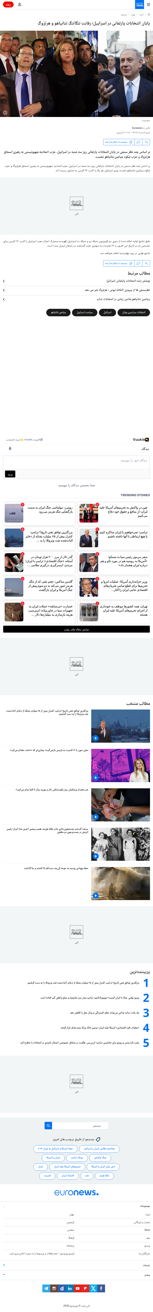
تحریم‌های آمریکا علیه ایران (67, 1167)
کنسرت (47, 1176)
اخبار (142, 14)
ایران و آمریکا (53, 1158)
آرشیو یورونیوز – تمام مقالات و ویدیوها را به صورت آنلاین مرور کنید (42, 1253)
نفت (87, 1176)
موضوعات (145, 1206)
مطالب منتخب (138, 704)
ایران (40, 1167)
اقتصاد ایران (68, 1176)
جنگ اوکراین (100, 1158)
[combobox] (77, 1125)
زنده (8, 4)
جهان (133, 14)
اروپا (148, 1214)
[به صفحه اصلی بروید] (139, 4)
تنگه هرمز (104, 1176)
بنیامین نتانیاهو (58, 312)
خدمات (146, 1265)
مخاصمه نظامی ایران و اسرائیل (99, 1149)
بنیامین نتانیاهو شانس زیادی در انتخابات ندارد (123, 299)
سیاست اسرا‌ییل (85, 312)
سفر (148, 1238)
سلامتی (70, 1230)
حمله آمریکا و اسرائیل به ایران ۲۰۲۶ (55, 1149)
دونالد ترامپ (77, 1158)
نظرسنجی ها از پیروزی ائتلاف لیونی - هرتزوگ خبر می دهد (117, 290)
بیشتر (147, 1275)
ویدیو (147, 1246)
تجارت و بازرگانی (142, 1222)
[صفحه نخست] (149, 14)
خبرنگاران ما (144, 1253)
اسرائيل (124, 14)
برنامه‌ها (70, 1246)
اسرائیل (107, 312)
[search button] (48, 1125)
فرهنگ (71, 1238)
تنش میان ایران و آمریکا (103, 1167)
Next (147, 1230)
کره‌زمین (70, 1222)
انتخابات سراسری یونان (133, 312)
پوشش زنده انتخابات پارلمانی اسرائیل (128, 281)
